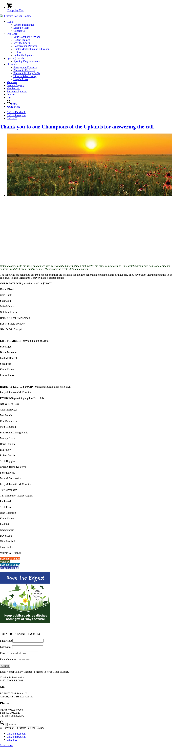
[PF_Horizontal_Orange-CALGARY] (15, 15)
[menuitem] (89, 26)
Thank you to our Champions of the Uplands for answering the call (77, 127)
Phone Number (8, 659)
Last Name (6, 647)
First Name (6, 640)
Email (3, 653)
